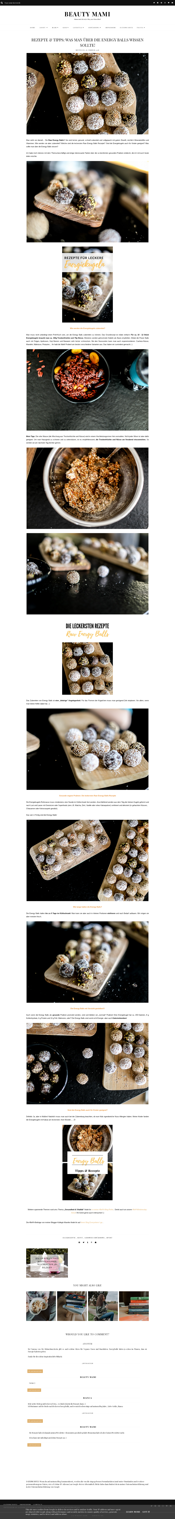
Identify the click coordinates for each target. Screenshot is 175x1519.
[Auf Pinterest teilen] (91, 1242)
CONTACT (37, 1505)
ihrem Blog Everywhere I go (91, 1222)
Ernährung (93, 27)
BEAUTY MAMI (87, 14)
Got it (146, 1512)
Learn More (133, 1512)
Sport (109, 1238)
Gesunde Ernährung (95, 1238)
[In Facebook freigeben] (79, 1242)
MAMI (54, 27)
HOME (32, 27)
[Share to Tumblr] (87, 1242)
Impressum (110, 27)
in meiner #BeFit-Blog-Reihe (102, 1210)
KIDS (65, 27)
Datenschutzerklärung (135, 1484)
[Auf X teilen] (83, 1242)
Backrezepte (69, 1238)
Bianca (87, 1398)
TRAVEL (140, 27)
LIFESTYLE (77, 27)
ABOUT (42, 27)
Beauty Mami (88, 1377)
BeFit (80, 1238)
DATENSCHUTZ (126, 27)
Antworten (87, 1363)
